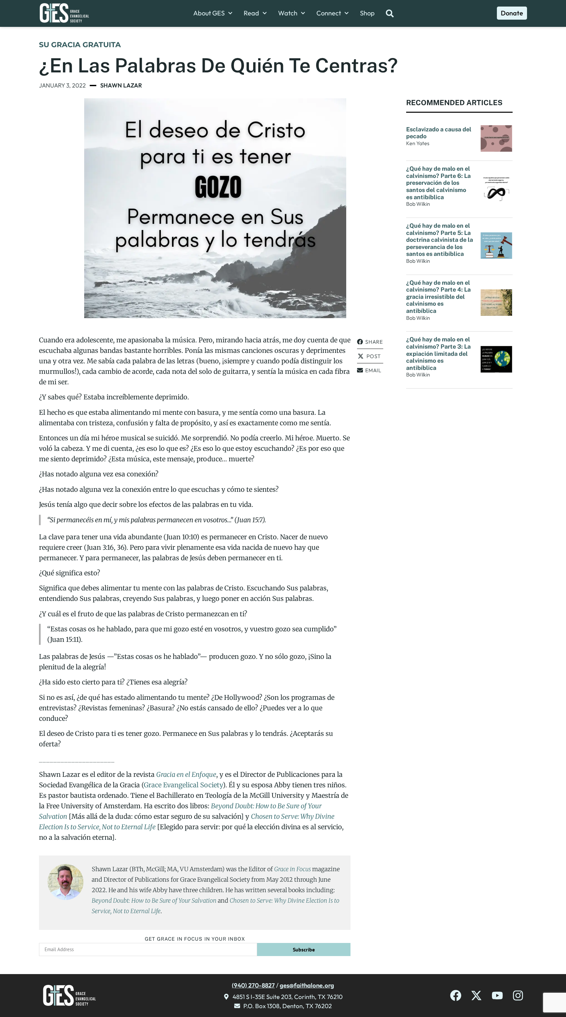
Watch (287, 13)
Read (251, 13)
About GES (209, 13)
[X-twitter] (476, 995)
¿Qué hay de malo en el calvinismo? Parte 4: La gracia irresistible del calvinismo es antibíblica (438, 296)
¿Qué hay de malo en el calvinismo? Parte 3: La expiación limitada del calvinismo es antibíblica (438, 353)
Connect (328, 13)
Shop (367, 13)
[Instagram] (518, 995)
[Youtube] (497, 995)
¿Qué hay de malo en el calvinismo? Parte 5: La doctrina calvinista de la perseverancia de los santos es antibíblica (439, 239)
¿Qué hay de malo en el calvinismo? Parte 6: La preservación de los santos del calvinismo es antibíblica (438, 182)
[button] (370, 342)
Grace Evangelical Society (183, 785)
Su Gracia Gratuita (80, 44)
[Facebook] (456, 995)
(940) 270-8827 (253, 985)
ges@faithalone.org (307, 985)
